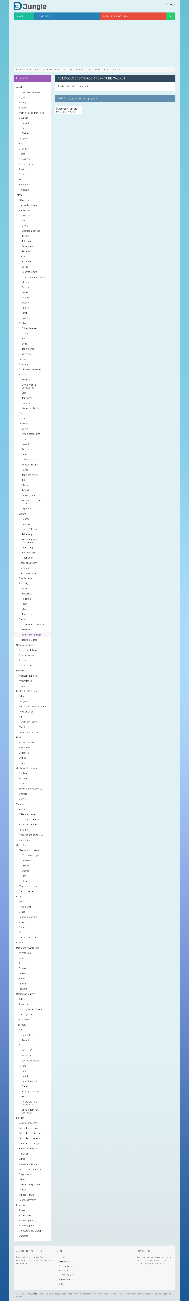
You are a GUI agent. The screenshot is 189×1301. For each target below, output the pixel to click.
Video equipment (27, 1225)
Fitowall (23, 983)
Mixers (25, 609)
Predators (24, 189)
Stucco (25, 302)
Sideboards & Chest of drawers (33, 502)
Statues (25, 133)
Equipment (24, 752)
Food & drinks (26, 906)
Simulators (24, 1019)
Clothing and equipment (30, 1009)
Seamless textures (68, 1266)
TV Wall (25, 490)
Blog (61, 1284)
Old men (26, 881)
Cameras (23, 1236)
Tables (25, 480)
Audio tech (27, 215)
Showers (26, 629)
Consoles (26, 444)
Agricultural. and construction (29, 1103)
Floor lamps (27, 557)
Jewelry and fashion (28, 732)
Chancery (23, 364)
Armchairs (27, 449)
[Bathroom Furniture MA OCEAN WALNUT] (68, 110)
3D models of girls (30, 855)
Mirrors (25, 282)
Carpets (25, 297)
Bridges (22, 107)
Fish (21, 179)
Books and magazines (30, 369)
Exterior (20, 1118)
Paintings (26, 287)
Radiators (26, 599)
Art (20, 717)
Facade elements (27, 1200)
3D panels (26, 261)
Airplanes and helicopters (31, 835)
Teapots (26, 251)
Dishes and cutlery (28, 563)
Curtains (26, 318)
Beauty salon (25, 578)
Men (24, 876)
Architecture (22, 87)
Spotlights (27, 524)
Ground (22, 1066)
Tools (21, 932)
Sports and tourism (25, 994)
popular (81, 98)
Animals (20, 143)
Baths (24, 588)
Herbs (22, 978)
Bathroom (24, 619)
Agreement (64, 1279)
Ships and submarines (29, 824)
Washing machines (31, 231)
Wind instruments (27, 742)
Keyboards (24, 747)
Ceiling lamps (28, 547)
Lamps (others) (29, 529)
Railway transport (30, 1091)
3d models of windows (30, 1133)
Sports (22, 799)
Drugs (22, 686)
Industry (20, 922)
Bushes (22, 968)
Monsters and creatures (30, 886)
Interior (19, 195)
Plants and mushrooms (27, 947)
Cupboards (27, 508)
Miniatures (24, 727)
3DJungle (33, 1294)
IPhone (22, 1210)
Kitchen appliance (30, 408)
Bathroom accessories (33, 624)
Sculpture (23, 118)
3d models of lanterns (29, 1138)
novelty (71, 98)
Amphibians (24, 159)
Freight (25, 1086)
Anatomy (26, 860)
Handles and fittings (28, 573)
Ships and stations (28, 650)
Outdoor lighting (26, 1195)
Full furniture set (29, 328)
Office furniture (29, 459)
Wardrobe (27, 354)
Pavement (24, 1153)
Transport (21, 1024)
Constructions (26, 665)
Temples (23, 138)
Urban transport (29, 1081)
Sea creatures (26, 164)
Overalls (23, 794)
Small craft (27, 1050)
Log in (171, 4)
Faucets (26, 403)
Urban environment (28, 1164)
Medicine (20, 670)
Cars (24, 1071)
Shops (22, 418)
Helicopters (27, 1035)
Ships (21, 1045)
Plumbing (23, 583)
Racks (25, 470)
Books (25, 292)
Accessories (25, 1215)
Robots (22, 660)
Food (19, 896)
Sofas (25, 428)
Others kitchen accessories (29, 386)
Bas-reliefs (27, 123)
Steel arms (24, 840)
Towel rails (27, 593)
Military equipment (28, 814)
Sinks (24, 604)
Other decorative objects (34, 277)
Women (23, 778)
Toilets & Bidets (29, 640)
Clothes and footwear (26, 768)
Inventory (23, 1004)
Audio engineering (27, 1220)
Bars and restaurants (29, 205)
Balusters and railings (29, 1143)
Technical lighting (30, 552)
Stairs (22, 413)
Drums (22, 763)
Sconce (25, 519)
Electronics (21, 1205)
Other (24, 439)
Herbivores (24, 184)
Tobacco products (28, 917)
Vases (25, 266)
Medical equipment (28, 675)
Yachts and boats (30, 1060)
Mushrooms (25, 953)
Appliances (24, 210)
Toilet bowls (27, 614)
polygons (92, 98)
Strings (22, 758)
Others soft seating (31, 434)
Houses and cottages (29, 92)
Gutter (22, 1159)
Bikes (24, 1096)
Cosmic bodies (26, 655)
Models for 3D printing (26, 691)
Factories (63, 1270)
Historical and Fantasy (30, 819)
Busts (24, 128)
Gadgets (23, 701)
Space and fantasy (25, 645)
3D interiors (24, 200)
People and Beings (28, 722)
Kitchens (26, 379)
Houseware (24, 568)
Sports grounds (26, 1014)
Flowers (23, 989)
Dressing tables (29, 495)
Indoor (22, 963)
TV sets (25, 236)
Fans (24, 220)
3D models (64, 1261)
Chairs (25, 485)
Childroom (24, 323)
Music (19, 737)
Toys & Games (26, 711)
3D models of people (29, 850)
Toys (24, 338)
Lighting (22, 513)
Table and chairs (30, 475)
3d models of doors (28, 1128)
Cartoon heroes (26, 891)
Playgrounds (25, 1174)
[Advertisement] (94, 43)
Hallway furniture (30, 464)
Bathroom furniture (31, 634)
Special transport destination (30, 1111)
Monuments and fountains (31, 113)
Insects (22, 169)
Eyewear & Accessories (30, 788)
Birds (21, 174)
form (163, 1263)
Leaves (22, 973)
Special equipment (28, 937)
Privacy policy (66, 1275)
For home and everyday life (32, 706)
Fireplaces (24, 359)
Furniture (23, 423)
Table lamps (28, 534)
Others (25, 225)
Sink (24, 393)
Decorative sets (29, 272)
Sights (22, 97)
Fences (22, 1189)
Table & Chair (28, 349)
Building (22, 102)
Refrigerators (28, 246)
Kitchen (22, 374)
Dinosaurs (24, 148)
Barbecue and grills (28, 1148)
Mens (21, 783)
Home (22, 154)
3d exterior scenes (28, 1123)
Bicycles (26, 1076)
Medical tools (25, 681)
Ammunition (25, 809)
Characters (21, 845)
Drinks (22, 912)
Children (23, 773)
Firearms (23, 829)
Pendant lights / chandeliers (29, 541)
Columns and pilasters (29, 1184)
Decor (22, 256)
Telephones (27, 241)
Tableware (27, 398)
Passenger (27, 1055)
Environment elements (30, 1169)
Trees (21, 958)
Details (22, 927)
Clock (24, 313)
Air (20, 1030)
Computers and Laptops (31, 1230)
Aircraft (25, 1040)
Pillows (25, 308)
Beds (24, 343)
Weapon (20, 804)
